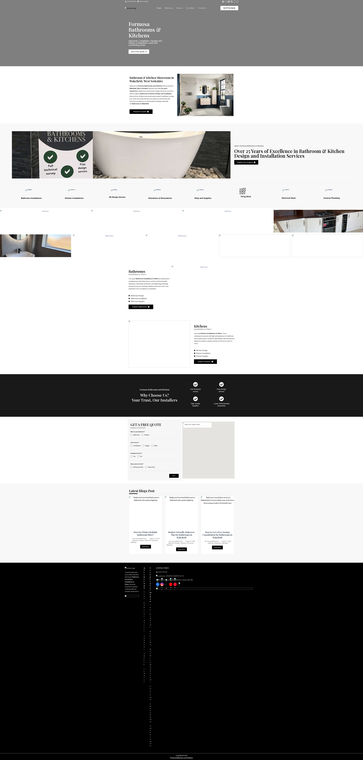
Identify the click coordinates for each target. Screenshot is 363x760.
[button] (229, 8)
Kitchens (179, 8)
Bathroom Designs (138, 540)
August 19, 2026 (154, 538)
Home (159, 8)
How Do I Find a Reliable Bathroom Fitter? (145, 533)
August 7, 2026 (226, 541)
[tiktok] (232, 2)
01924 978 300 (131, 1)
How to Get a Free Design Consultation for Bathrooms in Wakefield (217, 535)
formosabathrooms (141, 538)
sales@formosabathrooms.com (175, 576)
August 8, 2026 (190, 541)
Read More (145, 546)
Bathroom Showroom (151, 540)
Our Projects (144, 642)
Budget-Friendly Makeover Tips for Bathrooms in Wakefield (181, 535)
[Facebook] (226, 2)
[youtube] (234, 2)
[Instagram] (223, 2)
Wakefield (133, 542)
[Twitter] (229, 2)
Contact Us (202, 8)
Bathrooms (169, 8)
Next (174, 476)
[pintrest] (237, 2)
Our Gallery (190, 8)
